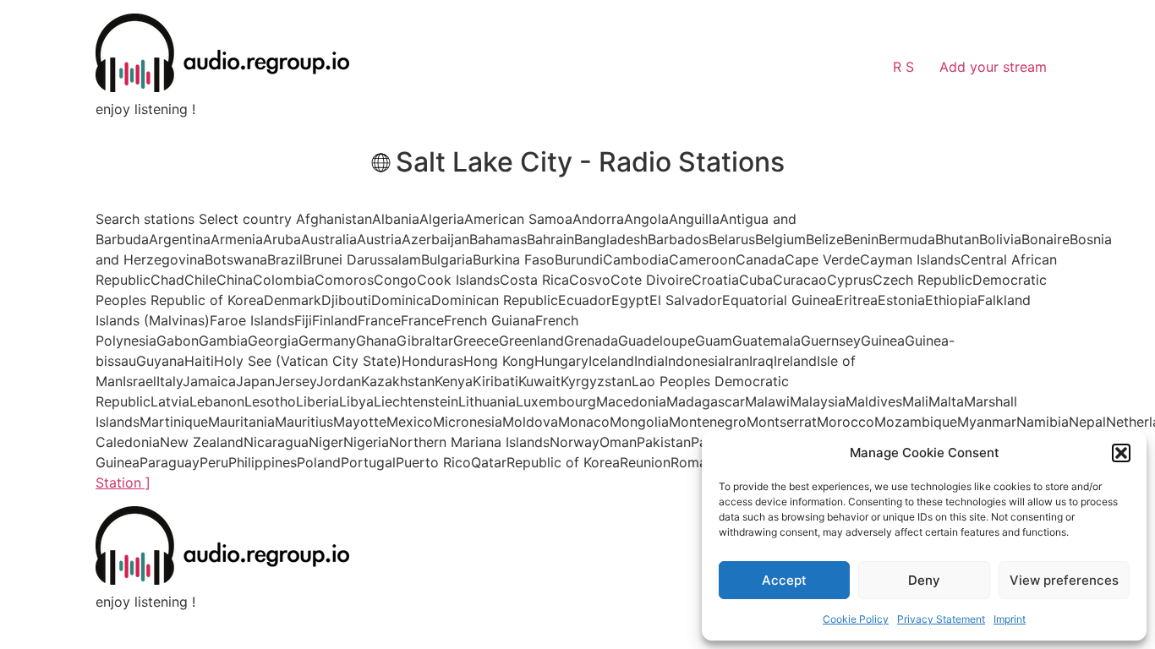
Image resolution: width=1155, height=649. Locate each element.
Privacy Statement (941, 619)
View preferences (1064, 580)
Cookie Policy (856, 619)
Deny (924, 580)
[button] (1121, 452)
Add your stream (993, 66)
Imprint (1010, 619)
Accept (784, 580)
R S (903, 66)
